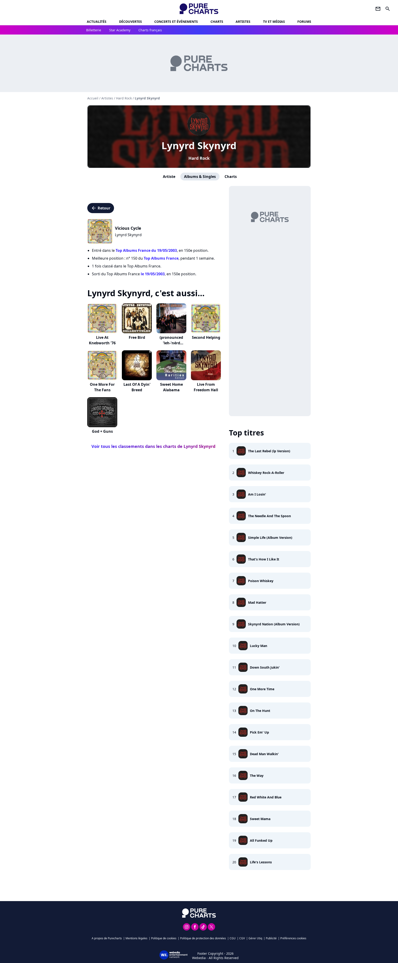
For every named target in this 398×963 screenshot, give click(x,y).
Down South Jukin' (265, 667)
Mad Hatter (257, 602)
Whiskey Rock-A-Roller (266, 472)
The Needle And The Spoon (269, 516)
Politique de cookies (163, 938)
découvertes (130, 21)
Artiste (169, 176)
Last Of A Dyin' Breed (136, 387)
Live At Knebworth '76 (102, 340)
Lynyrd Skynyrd (199, 145)
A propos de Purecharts (107, 938)
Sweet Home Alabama (171, 387)
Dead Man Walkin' (264, 754)
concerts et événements (176, 21)
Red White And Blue (265, 797)
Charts (217, 21)
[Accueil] (199, 8)
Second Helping (206, 337)
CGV (242, 938)
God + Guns (102, 431)
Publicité (271, 938)
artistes (243, 21)
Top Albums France (161, 258)
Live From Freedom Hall (206, 387)
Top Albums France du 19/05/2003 (146, 250)
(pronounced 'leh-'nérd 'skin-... (171, 343)
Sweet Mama (260, 819)
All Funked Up (261, 840)
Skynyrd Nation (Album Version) (274, 624)
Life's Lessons (261, 862)
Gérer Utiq (255, 938)
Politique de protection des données (203, 938)
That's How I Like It (263, 559)
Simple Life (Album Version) (270, 537)
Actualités (96, 21)
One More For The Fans (102, 387)
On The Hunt (260, 710)
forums (304, 21)
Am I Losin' (257, 494)
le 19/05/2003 (153, 273)
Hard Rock (199, 158)
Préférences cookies (293, 938)
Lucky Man (258, 646)
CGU (233, 938)
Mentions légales (136, 938)
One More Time (262, 689)
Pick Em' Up (259, 732)
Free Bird (137, 337)
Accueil (92, 98)
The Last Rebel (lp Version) (269, 451)
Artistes (107, 98)
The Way (256, 775)
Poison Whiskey (260, 581)
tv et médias (274, 21)
